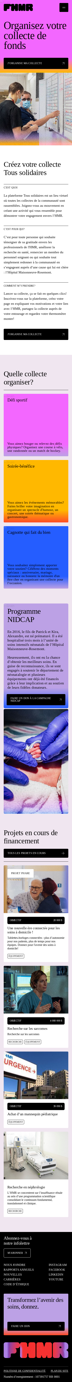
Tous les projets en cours (27, 853)
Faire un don (20, 1326)
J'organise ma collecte (25, 334)
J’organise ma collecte (25, 63)
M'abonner (15, 1253)
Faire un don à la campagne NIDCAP (31, 699)
